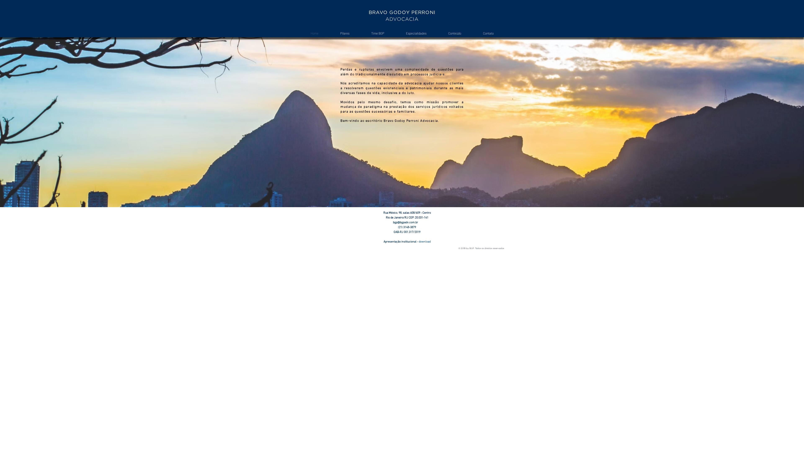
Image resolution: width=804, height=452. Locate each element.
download (425, 242)
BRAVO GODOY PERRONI (402, 12)
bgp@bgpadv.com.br (407, 222)
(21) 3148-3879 (407, 227)
